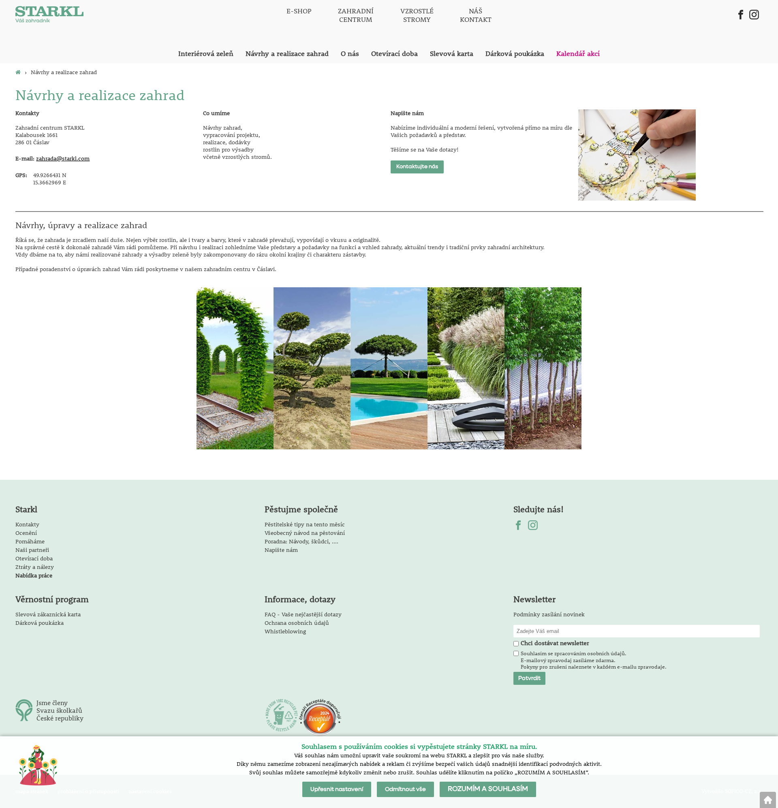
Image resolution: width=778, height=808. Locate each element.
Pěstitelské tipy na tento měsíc (305, 524)
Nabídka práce (33, 575)
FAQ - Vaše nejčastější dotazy (303, 614)
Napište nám (281, 550)
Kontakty (27, 524)
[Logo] (49, 15)
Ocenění (26, 533)
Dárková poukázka (39, 622)
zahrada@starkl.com (63, 158)
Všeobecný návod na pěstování (305, 533)
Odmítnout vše (405, 789)
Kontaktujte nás (417, 166)
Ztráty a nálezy (34, 567)
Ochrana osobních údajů (297, 622)
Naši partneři (32, 550)
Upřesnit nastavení (336, 789)
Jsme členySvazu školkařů (59, 706)
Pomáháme (30, 541)
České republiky (59, 718)
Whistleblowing (285, 631)
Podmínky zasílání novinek (549, 614)
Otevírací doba (34, 558)
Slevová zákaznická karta (48, 614)
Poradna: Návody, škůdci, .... (301, 541)
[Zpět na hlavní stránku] (768, 800)
